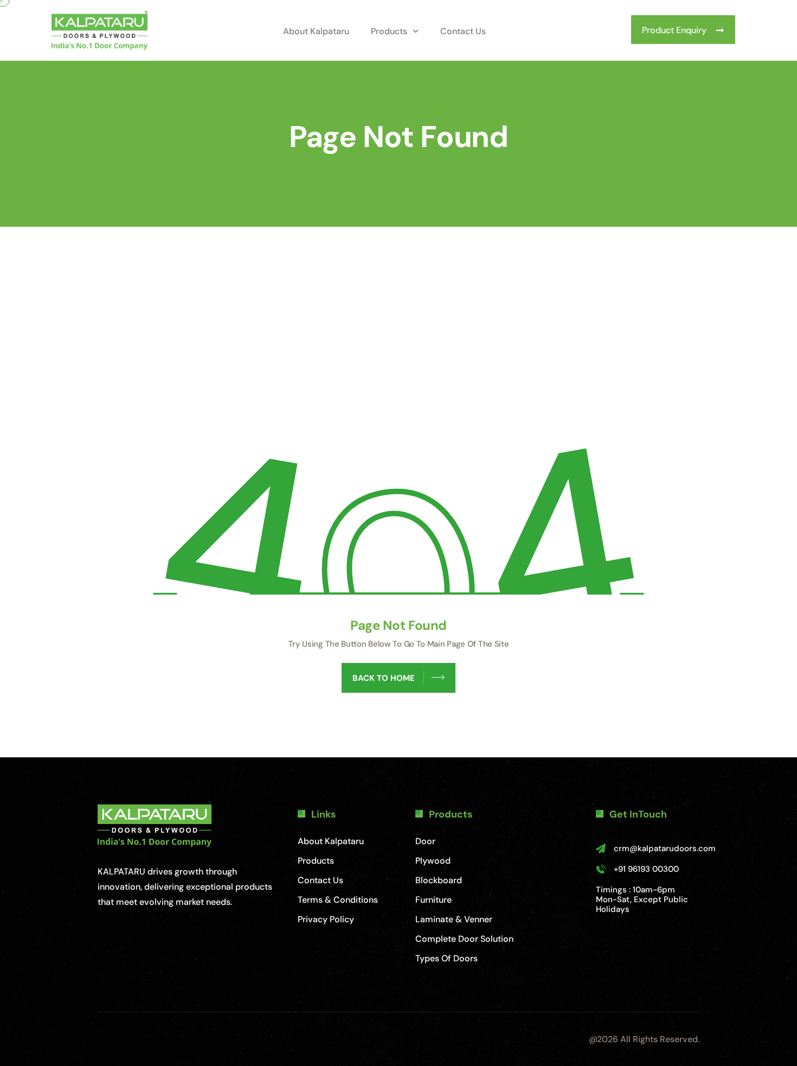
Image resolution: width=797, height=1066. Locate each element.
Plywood (433, 860)
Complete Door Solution (464, 938)
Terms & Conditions (338, 899)
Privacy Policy (326, 919)
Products (389, 31)
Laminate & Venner (453, 919)
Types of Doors (446, 958)
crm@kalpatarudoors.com (665, 848)
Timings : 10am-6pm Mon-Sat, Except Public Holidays (642, 899)
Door (425, 841)
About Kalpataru (316, 31)
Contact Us (463, 31)
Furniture (433, 899)
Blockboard (438, 880)
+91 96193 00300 (646, 869)
